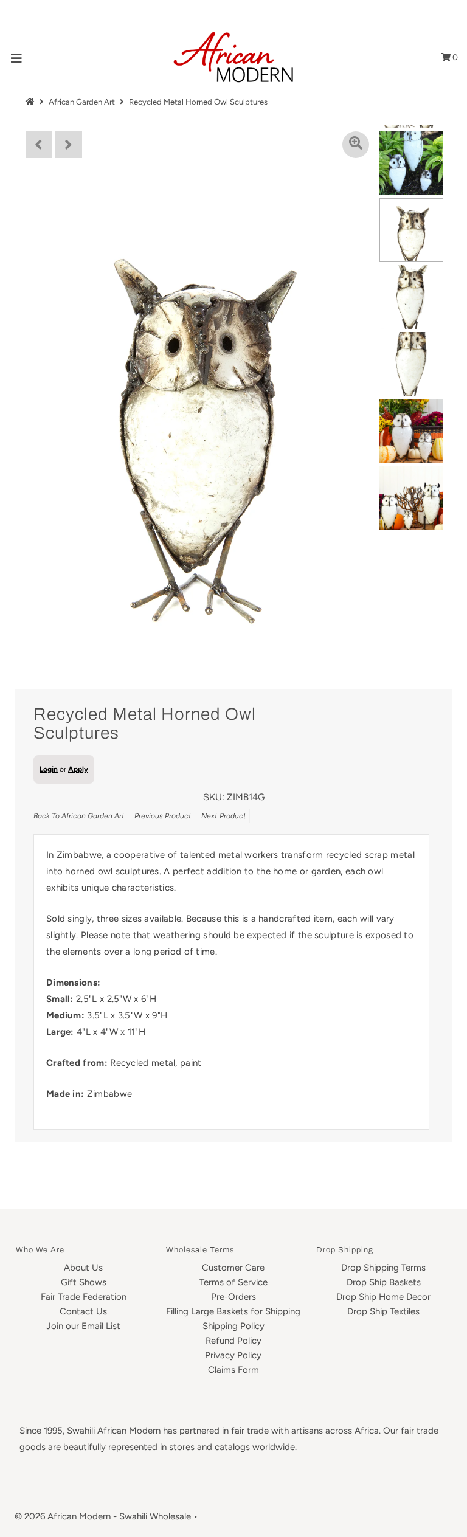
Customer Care (233, 1267)
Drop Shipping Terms (383, 1267)
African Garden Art (82, 101)
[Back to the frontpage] (32, 101)
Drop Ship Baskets (384, 1282)
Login (49, 769)
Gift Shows (83, 1282)
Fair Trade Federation (83, 1296)
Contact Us (83, 1311)
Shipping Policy (233, 1326)
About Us (83, 1267)
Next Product (223, 816)
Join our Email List (83, 1326)
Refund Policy (233, 1340)
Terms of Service (233, 1282)
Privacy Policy (233, 1355)
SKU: (213, 797)
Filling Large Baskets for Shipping (233, 1311)
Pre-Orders (233, 1296)
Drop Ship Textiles (383, 1311)
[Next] (68, 144)
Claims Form (233, 1369)
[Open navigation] (16, 57)
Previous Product (163, 816)
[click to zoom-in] (355, 144)
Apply (78, 769)
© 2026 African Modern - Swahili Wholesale (103, 1516)
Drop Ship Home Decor (383, 1296)
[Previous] (39, 144)
